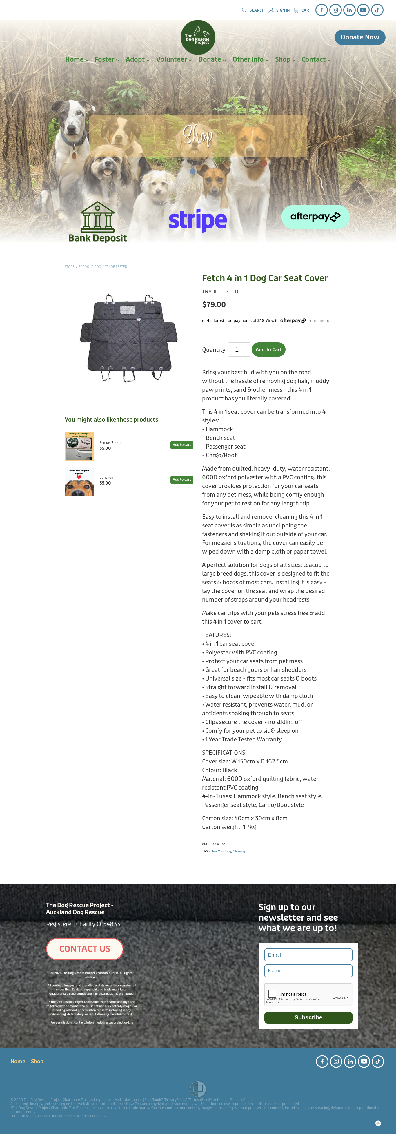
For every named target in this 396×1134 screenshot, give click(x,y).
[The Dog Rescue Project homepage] (198, 37)
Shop (283, 60)
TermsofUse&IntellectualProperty (216, 1100)
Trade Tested (116, 267)
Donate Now (360, 37)
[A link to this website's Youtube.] (363, 10)
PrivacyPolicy (175, 1100)
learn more (319, 320)
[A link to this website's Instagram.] (335, 10)
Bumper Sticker (110, 443)
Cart (306, 10)
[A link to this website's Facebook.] (321, 10)
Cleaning (239, 851)
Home (75, 60)
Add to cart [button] (268, 350)
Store (70, 267)
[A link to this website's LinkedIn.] (349, 10)
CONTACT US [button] (84, 949)
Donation (106, 478)
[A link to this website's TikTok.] (377, 10)
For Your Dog (90, 267)
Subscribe (308, 1017)
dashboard (133, 1100)
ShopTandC (153, 1100)
